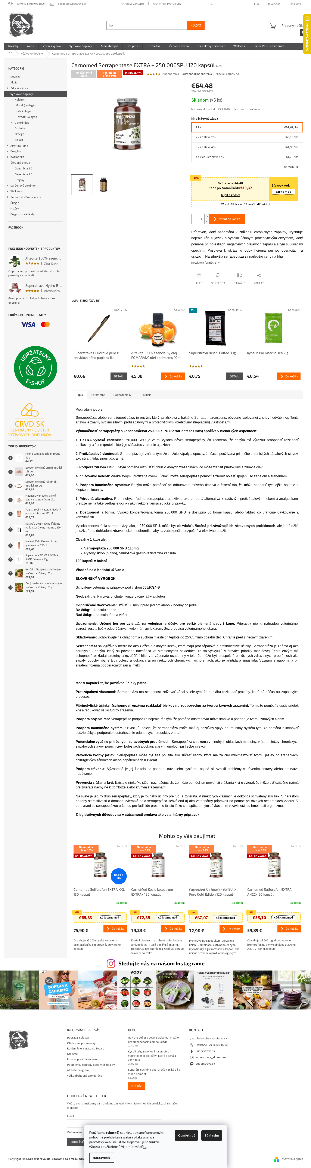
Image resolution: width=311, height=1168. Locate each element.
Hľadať (195, 25)
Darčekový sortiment (23, 186)
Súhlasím (212, 1135)
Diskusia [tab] (146, 395)
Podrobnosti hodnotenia (196, 74)
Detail (118, 376)
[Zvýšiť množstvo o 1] (206, 216)
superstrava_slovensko (211, 1057)
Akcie (14, 82)
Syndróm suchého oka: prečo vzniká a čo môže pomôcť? (154, 1072)
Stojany (19, 180)
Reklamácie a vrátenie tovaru (85, 1048)
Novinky (15, 77)
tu (144, 1146)
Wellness (16, 191)
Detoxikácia (22, 123)
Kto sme (72, 1054)
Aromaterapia (19, 146)
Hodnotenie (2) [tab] (122, 395)
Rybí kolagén (24, 111)
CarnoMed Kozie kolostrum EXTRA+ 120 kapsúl (152, 891)
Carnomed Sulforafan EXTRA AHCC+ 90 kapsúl (269, 891)
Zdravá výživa (19, 88)
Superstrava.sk (205, 1051)
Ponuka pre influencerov (82, 1059)
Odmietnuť (186, 1135)
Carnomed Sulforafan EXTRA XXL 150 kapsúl (99, 891)
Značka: (227, 74)
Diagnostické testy (22, 214)
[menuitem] (13, 46)
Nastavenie (102, 1157)
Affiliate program (78, 1070)
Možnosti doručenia (247, 109)
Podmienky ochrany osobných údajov (91, 1065)
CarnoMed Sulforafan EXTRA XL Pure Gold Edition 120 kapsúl (213, 892)
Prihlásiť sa (80, 1142)
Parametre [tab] (98, 395)
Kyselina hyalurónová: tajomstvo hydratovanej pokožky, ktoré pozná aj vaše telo (152, 1056)
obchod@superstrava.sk (211, 1038)
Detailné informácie (203, 263)
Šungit (14, 203)
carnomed (283, 191)
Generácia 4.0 (23, 168)
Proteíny (20, 128)
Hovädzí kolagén (26, 117)
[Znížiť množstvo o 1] (206, 221)
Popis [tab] (79, 395)
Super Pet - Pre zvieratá (25, 197)
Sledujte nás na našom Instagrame (161, 963)
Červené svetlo (20, 163)
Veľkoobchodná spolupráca (84, 1076)
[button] (100, 938)
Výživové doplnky (21, 94)
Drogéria (16, 151)
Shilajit (19, 140)
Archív (136, 1086)
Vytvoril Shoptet (292, 1159)
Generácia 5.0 (23, 174)
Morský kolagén (26, 105)
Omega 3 (20, 134)
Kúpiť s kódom (230, 195)
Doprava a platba (132, 4)
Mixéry (14, 208)
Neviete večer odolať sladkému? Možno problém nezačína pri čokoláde (153, 1040)
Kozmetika (17, 157)
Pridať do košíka (229, 219)
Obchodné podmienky (167, 4)
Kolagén (20, 100)
